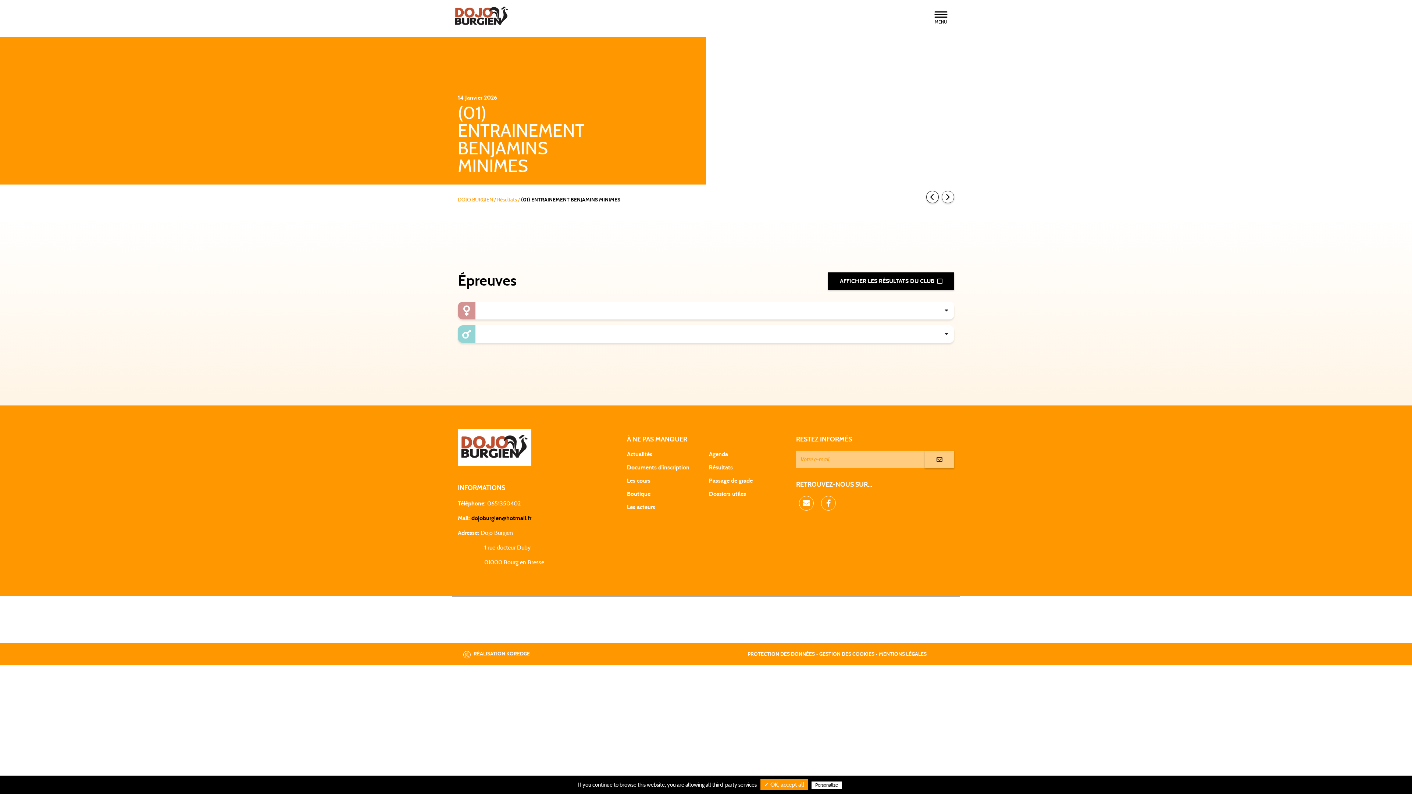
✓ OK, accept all (784, 785)
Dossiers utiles (727, 494)
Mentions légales (903, 654)
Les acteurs (641, 507)
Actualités (639, 454)
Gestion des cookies (846, 654)
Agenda (718, 454)
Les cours (638, 481)
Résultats (721, 468)
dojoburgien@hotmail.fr (501, 518)
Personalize (826, 785)
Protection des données (781, 654)
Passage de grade (731, 481)
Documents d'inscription (658, 468)
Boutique (638, 494)
